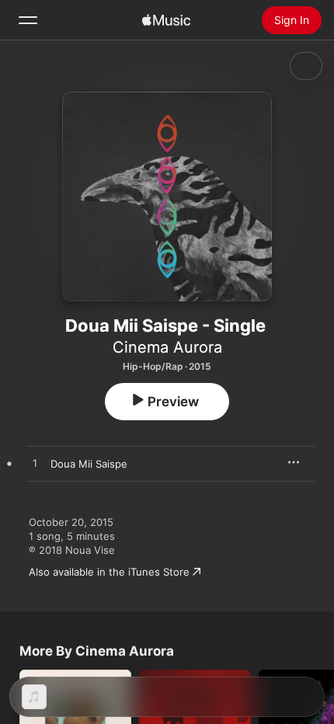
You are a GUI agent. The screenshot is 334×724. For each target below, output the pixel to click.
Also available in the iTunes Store (109, 572)
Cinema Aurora (167, 347)
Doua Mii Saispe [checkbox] (88, 464)
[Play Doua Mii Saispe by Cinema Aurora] (34, 464)
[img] (166, 20)
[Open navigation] (28, 20)
